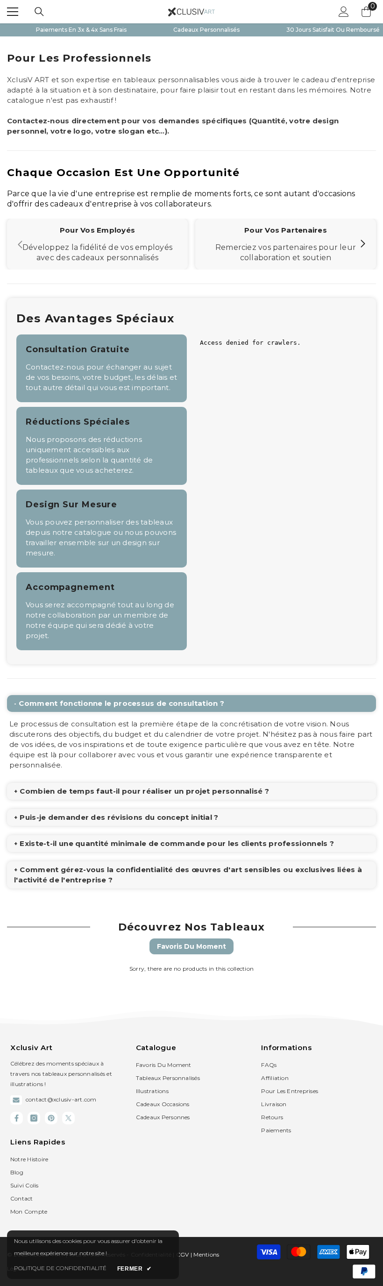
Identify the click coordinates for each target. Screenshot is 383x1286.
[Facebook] (16, 1118)
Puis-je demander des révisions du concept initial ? (119, 817)
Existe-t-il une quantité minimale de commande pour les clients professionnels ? (177, 843)
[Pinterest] (51, 1118)
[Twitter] (68, 1118)
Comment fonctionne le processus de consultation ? (121, 703)
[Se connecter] (344, 12)
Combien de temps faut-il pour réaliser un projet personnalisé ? (144, 791)
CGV (183, 1254)
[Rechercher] (39, 11)
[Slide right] (362, 244)
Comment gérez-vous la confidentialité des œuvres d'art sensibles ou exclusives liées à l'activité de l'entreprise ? (188, 874)
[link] (97, 244)
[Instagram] (34, 1118)
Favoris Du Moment (191, 946)
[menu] (12, 11)
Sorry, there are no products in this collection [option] (191, 968)
